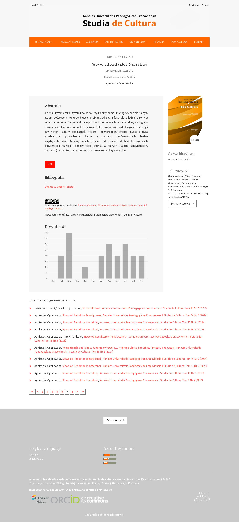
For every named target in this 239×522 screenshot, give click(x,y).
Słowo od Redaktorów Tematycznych (106, 336)
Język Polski (38, 5)
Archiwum (92, 42)
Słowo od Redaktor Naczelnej (80, 322)
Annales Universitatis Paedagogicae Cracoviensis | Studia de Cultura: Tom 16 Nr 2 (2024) (155, 358)
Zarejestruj (194, 5)
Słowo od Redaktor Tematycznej (81, 315)
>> (82, 391)
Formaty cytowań (181, 203)
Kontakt (199, 42)
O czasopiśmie (44, 42)
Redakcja (159, 42)
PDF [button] (50, 164)
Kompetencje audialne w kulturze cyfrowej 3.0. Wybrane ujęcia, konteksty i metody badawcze (118, 347)
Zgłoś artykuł (115, 420)
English (33, 454)
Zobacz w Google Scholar (59, 186)
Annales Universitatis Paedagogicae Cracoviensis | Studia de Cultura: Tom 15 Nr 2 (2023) (152, 329)
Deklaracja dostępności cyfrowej (104, 514)
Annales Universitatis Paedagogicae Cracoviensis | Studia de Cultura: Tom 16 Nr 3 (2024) (155, 315)
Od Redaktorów (91, 308)
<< (32, 391)
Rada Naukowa (179, 42)
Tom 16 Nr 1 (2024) (119, 56)
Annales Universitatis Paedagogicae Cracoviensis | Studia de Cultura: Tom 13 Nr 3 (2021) (152, 322)
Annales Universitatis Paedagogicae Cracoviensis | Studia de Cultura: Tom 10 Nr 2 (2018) (154, 308)
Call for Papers (114, 42)
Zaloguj (205, 5)
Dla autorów (137, 42)
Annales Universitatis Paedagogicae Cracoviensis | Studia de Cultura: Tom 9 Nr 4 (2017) (151, 380)
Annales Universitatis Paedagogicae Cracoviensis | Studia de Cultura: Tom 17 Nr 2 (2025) (155, 365)
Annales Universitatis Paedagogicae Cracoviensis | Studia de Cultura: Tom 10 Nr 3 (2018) (152, 373)
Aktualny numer (70, 42)
